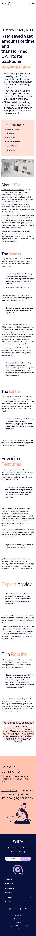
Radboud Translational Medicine (13, 190)
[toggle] (33, 3)
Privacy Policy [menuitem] (18, 918)
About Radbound (13, 130)
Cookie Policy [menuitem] (18, 922)
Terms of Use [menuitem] (18, 915)
